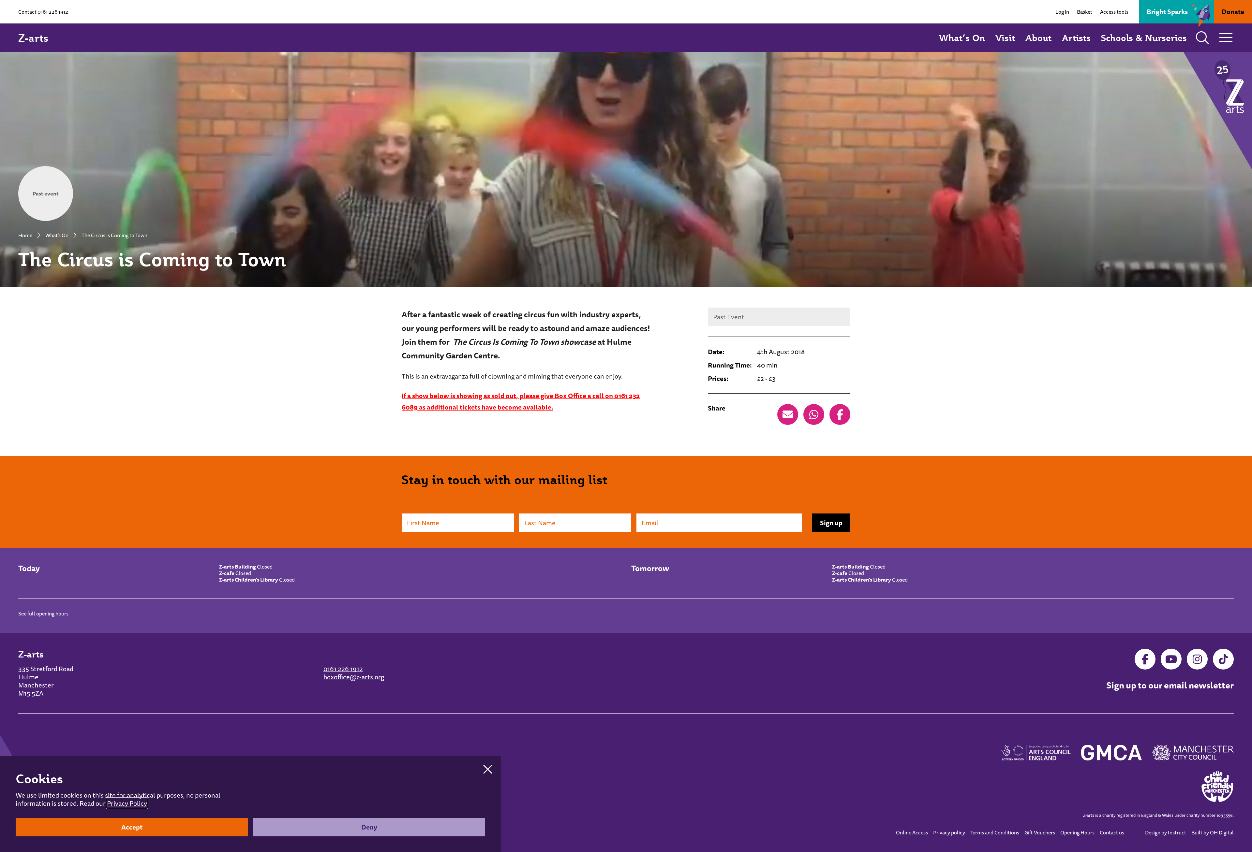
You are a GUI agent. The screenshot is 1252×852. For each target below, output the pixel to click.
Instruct (1177, 832)
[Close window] (488, 769)
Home (25, 235)
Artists (1076, 37)
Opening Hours (1077, 832)
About (1038, 37)
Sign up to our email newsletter (1170, 685)
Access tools (1114, 11)
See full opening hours (43, 613)
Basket (1084, 11)
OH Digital (1222, 832)
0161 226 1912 (52, 11)
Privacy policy (949, 832)
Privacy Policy (127, 803)
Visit (1005, 37)
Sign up (831, 523)
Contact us (1112, 832)
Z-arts (33, 38)
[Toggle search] (1202, 38)
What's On (56, 235)
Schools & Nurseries (1144, 37)
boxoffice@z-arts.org (353, 677)
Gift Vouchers (1039, 832)
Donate (1233, 12)
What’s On (962, 37)
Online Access (912, 832)
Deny (369, 827)
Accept (131, 827)
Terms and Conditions (994, 832)
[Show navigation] (1226, 38)
